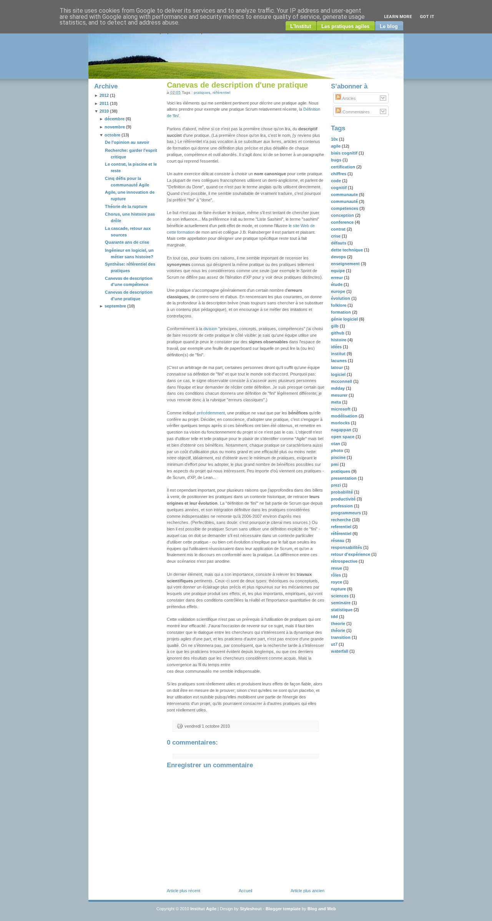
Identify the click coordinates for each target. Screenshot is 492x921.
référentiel (221, 92)
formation (341, 312)
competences (345, 208)
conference (343, 222)
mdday (338, 388)
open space (343, 436)
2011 (104, 103)
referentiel (341, 526)
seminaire (341, 602)
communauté (345, 201)
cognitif (339, 187)
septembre (115, 306)
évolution (341, 298)
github (338, 333)
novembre (115, 127)
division (210, 328)
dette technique (347, 250)
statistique (342, 609)
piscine (339, 457)
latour (337, 367)
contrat (339, 229)
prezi (336, 485)
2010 (104, 111)
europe (338, 291)
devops (339, 256)
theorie (338, 623)
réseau (338, 540)
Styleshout (251, 908)
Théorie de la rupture (126, 206)
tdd (335, 616)
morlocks (341, 423)
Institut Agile (203, 908)
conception (343, 215)
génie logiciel (345, 319)
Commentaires (355, 112)
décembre (115, 118)
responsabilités (347, 547)
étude (337, 284)
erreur (337, 277)
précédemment (211, 413)
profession (342, 506)
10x (335, 139)
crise (336, 236)
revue (337, 568)
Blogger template (283, 908)
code (336, 180)
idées (337, 346)
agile (336, 146)
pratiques (202, 92)
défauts (339, 243)
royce (337, 582)
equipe (338, 270)
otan (336, 443)
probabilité (342, 492)
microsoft (341, 409)
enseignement (346, 263)
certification (343, 167)
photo (337, 450)
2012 (104, 95)
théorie (338, 630)
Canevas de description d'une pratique (237, 85)
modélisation (345, 416)
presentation (344, 478)
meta (336, 402)
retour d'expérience (351, 554)
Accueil (245, 890)
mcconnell (342, 381)
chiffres (339, 173)
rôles (336, 575)
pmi (335, 464)
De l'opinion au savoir (127, 142)
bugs (336, 160)
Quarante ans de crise (127, 242)
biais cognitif (345, 153)
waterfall (340, 651)
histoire (339, 339)
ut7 (335, 644)
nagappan (341, 429)
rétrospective (345, 561)
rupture (339, 589)
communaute (345, 194)
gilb (335, 326)
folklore (339, 305)
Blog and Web (322, 908)
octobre (112, 135)
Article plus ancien (307, 890)
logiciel (339, 374)
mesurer (340, 395)
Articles (348, 98)
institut (339, 353)
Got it (427, 16)
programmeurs (346, 512)
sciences (340, 595)
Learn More (398, 16)
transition (341, 637)
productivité (344, 499)
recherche (341, 519)
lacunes (339, 360)
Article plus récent (183, 890)
